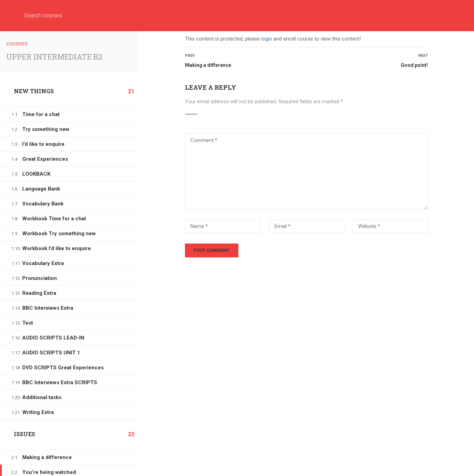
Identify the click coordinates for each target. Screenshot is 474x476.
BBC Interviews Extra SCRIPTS (59, 382)
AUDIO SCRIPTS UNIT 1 (51, 353)
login (266, 39)
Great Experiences (45, 159)
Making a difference (47, 457)
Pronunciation (39, 278)
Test (27, 323)
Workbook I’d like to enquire (56, 248)
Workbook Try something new (59, 233)
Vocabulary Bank (43, 204)
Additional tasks (41, 397)
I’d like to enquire (43, 144)
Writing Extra (38, 412)
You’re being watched (49, 472)
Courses (17, 44)
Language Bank (41, 189)
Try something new (45, 129)
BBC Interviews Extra (47, 308)
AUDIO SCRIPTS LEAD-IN (53, 338)
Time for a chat (41, 114)
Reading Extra (39, 293)
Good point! (414, 65)
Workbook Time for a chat (54, 218)
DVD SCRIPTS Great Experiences (63, 367)
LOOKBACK (36, 174)
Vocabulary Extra (43, 263)
